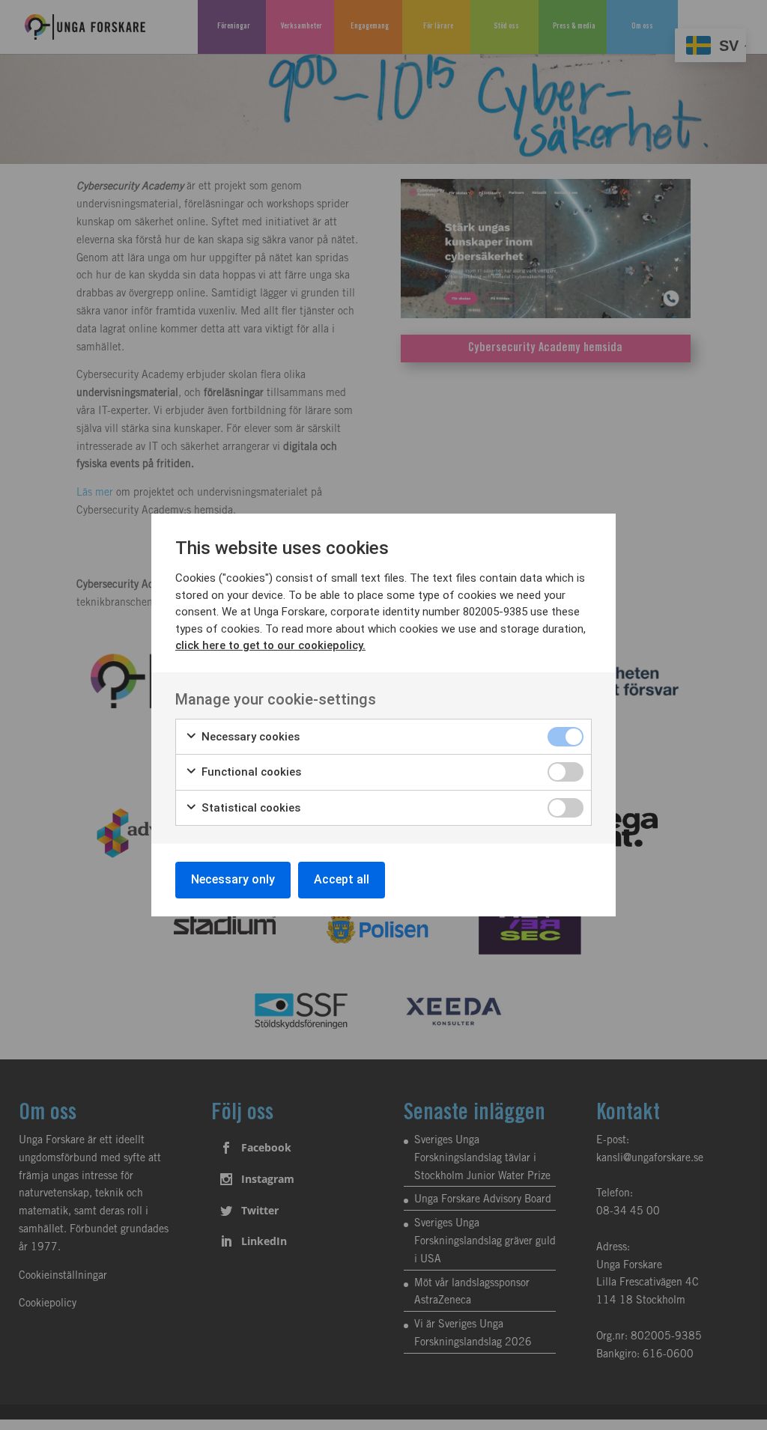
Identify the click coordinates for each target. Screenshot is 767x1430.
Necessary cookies (249, 736)
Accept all (341, 879)
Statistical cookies (249, 808)
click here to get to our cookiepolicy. (270, 645)
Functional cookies (249, 772)
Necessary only (233, 879)
